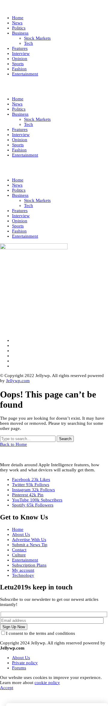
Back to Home (13, 444)
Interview (21, 215)
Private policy (25, 662)
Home (17, 180)
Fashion (19, 231)
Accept (6, 687)
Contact (19, 549)
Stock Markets (37, 200)
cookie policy (47, 682)
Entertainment (25, 236)
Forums (19, 667)
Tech (28, 205)
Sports (18, 226)
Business (20, 195)
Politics (19, 190)
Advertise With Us (29, 539)
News (17, 185)
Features (20, 210)
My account (23, 570)
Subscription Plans (29, 565)
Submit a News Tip (29, 544)
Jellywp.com (18, 380)
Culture (19, 554)
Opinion (19, 220)
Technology (23, 575)
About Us (21, 534)
